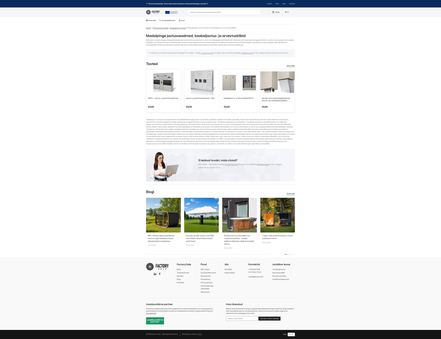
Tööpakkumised (183, 273)
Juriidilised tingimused (280, 279)
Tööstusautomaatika (160, 28)
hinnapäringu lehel (231, 164)
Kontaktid (292, 3)
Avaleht (269, 3)
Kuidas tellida (230, 273)
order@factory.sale (247, 53)
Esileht (148, 28)
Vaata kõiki (152, 20)
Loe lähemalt (151, 313)
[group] (163, 223)
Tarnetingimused (278, 269)
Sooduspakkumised (168, 20)
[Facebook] (159, 273)
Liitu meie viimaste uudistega (269, 318)
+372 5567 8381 (254, 269)
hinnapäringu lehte (207, 53)
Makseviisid (205, 292)
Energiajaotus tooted (178, 28)
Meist (277, 3)
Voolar (200, 334)
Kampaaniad (206, 276)
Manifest (180, 276)
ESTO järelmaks (207, 282)
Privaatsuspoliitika (279, 276)
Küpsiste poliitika (278, 273)
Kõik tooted (205, 269)
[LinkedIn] (155, 273)
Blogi (284, 3)
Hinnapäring (205, 279)
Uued (183, 20)
